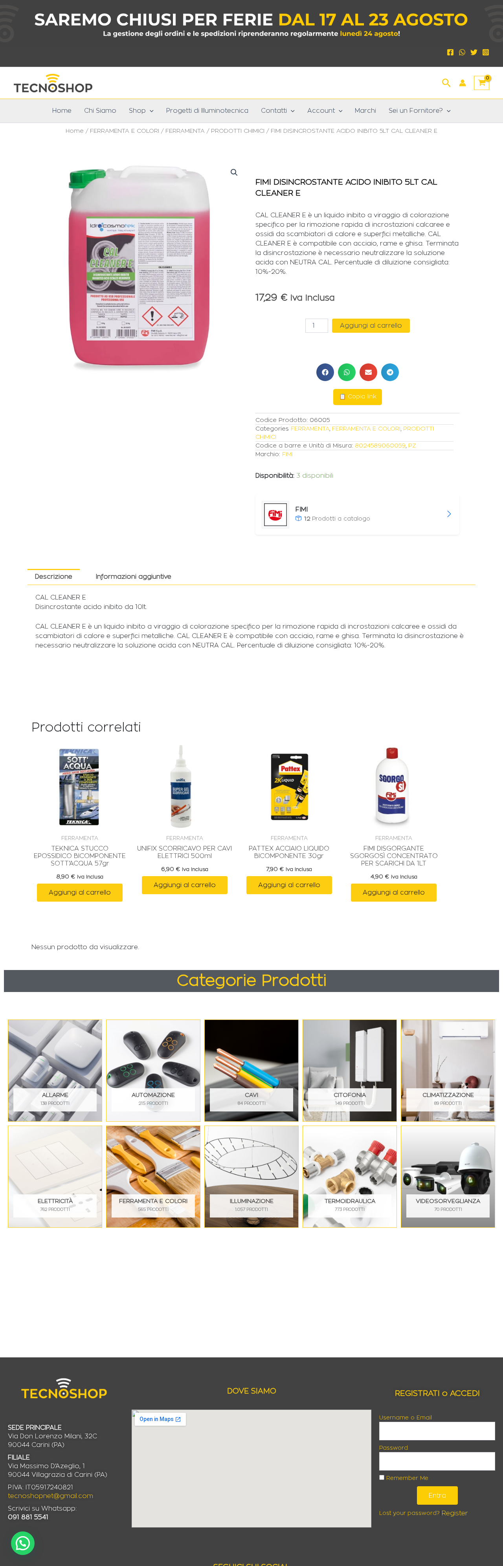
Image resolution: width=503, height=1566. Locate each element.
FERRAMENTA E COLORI (124, 131)
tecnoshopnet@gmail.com (50, 1496)
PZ (412, 446)
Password (393, 1448)
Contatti (274, 111)
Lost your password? (409, 1513)
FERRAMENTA (185, 131)
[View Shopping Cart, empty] (481, 83)
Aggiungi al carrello (371, 326)
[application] (150, 111)
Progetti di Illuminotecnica (207, 111)
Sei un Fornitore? (416, 111)
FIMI (287, 454)
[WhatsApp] (462, 52)
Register (455, 1513)
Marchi (365, 111)
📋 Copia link (357, 397)
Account (321, 111)
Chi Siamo (100, 111)
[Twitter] (473, 52)
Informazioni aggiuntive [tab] (133, 577)
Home (62, 111)
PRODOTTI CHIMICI (237, 131)
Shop (137, 111)
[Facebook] (450, 52)
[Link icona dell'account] (462, 82)
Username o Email (405, 1418)
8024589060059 (380, 446)
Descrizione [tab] (53, 577)
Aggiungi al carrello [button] (80, 892)
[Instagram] (485, 52)
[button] (447, 82)
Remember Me (406, 1478)
